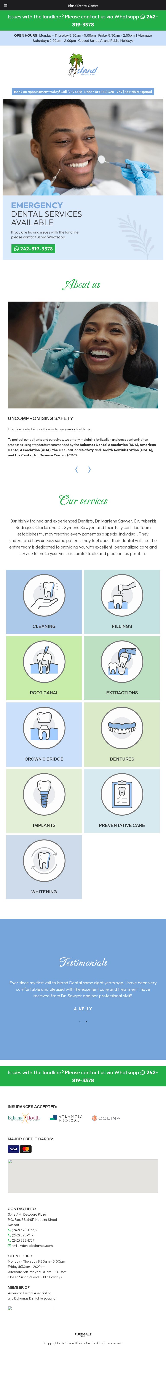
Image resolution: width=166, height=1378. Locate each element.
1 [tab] (80, 1022)
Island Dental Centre (83, 5)
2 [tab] (86, 1022)
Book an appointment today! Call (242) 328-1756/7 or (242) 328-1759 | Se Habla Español (83, 92)
